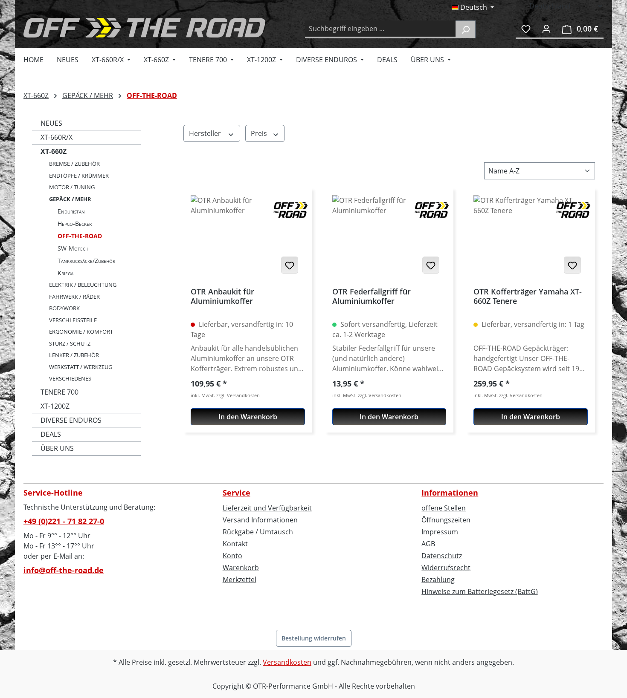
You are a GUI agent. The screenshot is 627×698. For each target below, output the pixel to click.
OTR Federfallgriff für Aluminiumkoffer (371, 296)
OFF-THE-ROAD (80, 236)
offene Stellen (443, 508)
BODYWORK (64, 308)
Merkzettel (239, 579)
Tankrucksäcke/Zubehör (86, 261)
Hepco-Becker (75, 223)
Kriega (65, 273)
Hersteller (206, 133)
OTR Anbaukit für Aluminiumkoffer (222, 296)
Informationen (449, 492)
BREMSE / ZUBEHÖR (74, 163)
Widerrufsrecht (445, 567)
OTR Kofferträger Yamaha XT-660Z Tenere (527, 296)
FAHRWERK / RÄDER (74, 296)
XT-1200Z (55, 406)
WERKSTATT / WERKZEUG (80, 367)
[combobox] (380, 29)
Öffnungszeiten (445, 520)
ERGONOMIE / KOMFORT (81, 331)
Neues (51, 123)
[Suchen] (466, 29)
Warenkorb (241, 567)
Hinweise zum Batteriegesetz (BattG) (479, 591)
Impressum (439, 531)
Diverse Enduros (71, 420)
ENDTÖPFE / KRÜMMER (79, 175)
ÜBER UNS (57, 448)
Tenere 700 (59, 392)
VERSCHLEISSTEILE (73, 320)
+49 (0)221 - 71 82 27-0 (63, 521)
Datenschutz (441, 555)
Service (236, 492)
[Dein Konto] (546, 28)
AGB (428, 543)
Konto (232, 555)
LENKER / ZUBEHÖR (74, 355)
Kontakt (235, 543)
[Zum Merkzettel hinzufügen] (289, 265)
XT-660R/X (57, 137)
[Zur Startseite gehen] (144, 27)
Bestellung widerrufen (314, 638)
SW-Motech (73, 248)
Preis (260, 133)
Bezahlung (438, 579)
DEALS (51, 434)
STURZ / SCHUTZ (69, 343)
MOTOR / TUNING (72, 187)
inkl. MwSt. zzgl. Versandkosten (225, 395)
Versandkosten (287, 662)
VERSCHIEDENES (70, 378)
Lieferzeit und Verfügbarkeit (267, 508)
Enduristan (71, 211)
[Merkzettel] (526, 28)
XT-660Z (54, 151)
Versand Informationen (260, 520)
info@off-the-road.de (63, 570)
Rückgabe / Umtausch (258, 531)
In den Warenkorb (247, 416)
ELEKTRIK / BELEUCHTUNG (82, 284)
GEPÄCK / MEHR (70, 199)
